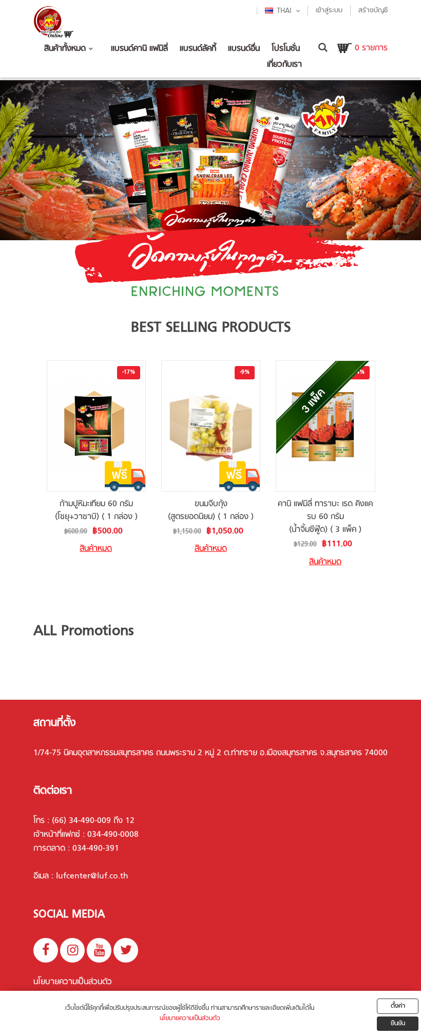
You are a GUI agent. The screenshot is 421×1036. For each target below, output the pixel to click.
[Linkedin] (125, 950)
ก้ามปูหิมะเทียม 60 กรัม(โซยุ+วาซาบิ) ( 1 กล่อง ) (96, 510)
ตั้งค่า (398, 1006)
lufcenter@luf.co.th (92, 876)
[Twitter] (72, 950)
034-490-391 (95, 848)
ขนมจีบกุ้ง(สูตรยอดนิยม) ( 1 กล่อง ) (211, 510)
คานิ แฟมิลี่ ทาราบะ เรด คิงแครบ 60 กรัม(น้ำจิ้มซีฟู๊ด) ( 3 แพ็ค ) (325, 516)
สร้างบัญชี (373, 10)
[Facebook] (45, 950)
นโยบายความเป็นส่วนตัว (72, 982)
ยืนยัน (398, 1024)
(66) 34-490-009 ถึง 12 (93, 821)
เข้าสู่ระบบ (329, 10)
